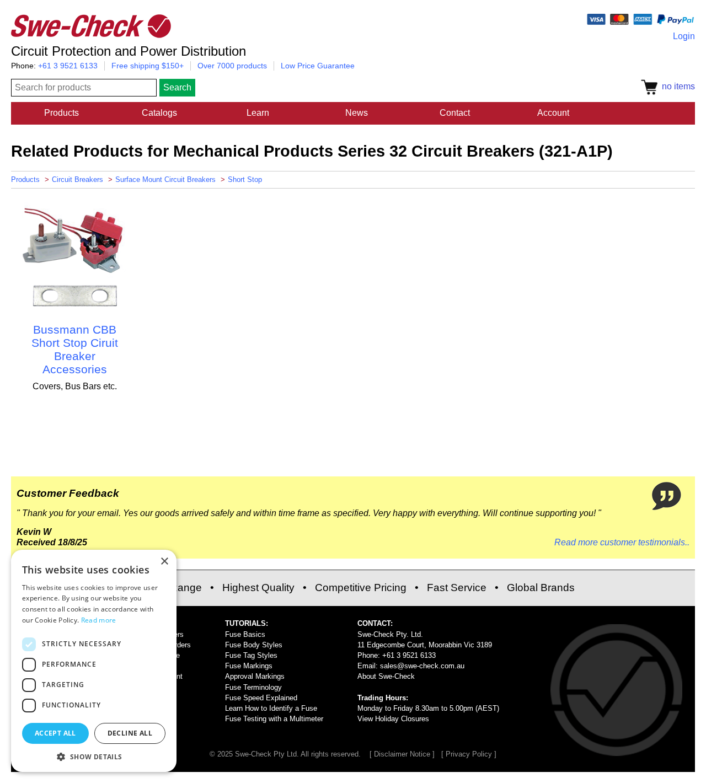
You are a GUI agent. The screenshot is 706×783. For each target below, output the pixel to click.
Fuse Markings (248, 666)
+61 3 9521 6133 (68, 65)
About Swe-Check (386, 676)
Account (553, 112)
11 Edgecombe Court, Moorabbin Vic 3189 (424, 645)
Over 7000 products (232, 65)
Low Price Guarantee (318, 65)
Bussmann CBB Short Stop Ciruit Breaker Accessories (74, 349)
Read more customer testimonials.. (621, 542)
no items (676, 86)
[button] (93, 756)
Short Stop (245, 179)
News (356, 112)
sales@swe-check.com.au (422, 666)
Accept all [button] (55, 733)
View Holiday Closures (393, 719)
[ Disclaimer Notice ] (402, 754)
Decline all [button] (130, 733)
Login (684, 36)
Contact (455, 112)
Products (61, 112)
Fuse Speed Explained (261, 698)
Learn (258, 112)
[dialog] (93, 661)
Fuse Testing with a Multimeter (274, 719)
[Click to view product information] (74, 309)
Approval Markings (255, 676)
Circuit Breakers (77, 179)
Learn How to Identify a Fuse (271, 708)
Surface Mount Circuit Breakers (165, 179)
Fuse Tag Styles (251, 655)
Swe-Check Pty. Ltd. (390, 634)
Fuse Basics (245, 634)
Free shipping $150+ (147, 65)
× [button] (164, 561)
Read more (98, 620)
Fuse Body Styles (253, 645)
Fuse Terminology (253, 687)
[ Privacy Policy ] (468, 754)
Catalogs (159, 112)
